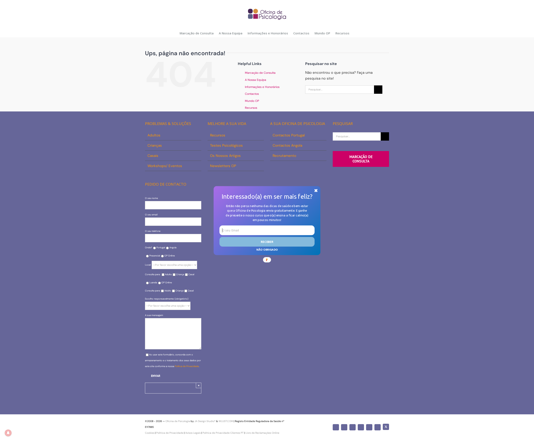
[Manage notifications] (8, 433)
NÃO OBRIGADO (267, 249)
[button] (267, 196)
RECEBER (267, 242)
